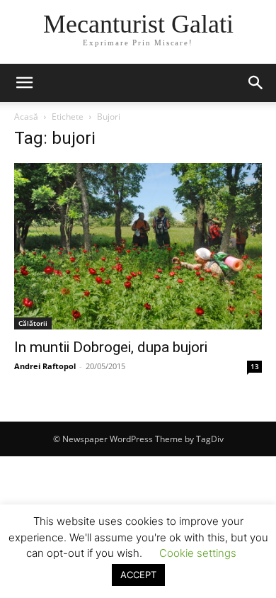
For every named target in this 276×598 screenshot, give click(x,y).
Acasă (26, 117)
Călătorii (32, 323)
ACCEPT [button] (138, 574)
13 (255, 366)
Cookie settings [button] (197, 553)
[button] (24, 83)
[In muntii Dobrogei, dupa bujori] (138, 246)
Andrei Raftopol (45, 366)
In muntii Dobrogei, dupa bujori (110, 347)
